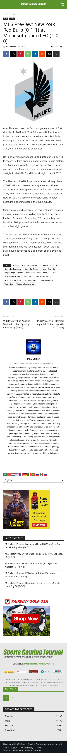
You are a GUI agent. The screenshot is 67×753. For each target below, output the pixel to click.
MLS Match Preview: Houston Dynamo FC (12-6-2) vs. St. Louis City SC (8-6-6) (32, 585)
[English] (17, 474)
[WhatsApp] (28, 54)
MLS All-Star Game (12, 276)
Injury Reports (49, 269)
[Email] (49, 54)
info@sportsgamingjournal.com (39, 664)
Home (6, 14)
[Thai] (46, 474)
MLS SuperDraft (42, 276)
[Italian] (29, 474)
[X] (13, 54)
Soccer (12, 19)
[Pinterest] (20, 54)
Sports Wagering (47, 280)
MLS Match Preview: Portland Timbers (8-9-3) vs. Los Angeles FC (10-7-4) (31, 565)
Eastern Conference (50, 265)
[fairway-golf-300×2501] (26, 635)
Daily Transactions (30, 265)
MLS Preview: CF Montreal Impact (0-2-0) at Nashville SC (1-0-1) (50, 324)
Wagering (9, 284)
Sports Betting (30, 280)
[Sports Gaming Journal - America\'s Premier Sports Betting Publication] (33, 4)
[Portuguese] (33, 474)
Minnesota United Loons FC (38, 272)
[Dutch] (13, 474)
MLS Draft (28, 276)
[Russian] (38, 474)
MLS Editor (11, 46)
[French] (21, 474)
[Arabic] (5, 474)
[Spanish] (42, 474)
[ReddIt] (42, 54)
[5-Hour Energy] (26, 528)
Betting (16, 265)
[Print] (56, 54)
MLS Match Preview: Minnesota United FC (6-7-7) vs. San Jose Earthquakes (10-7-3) (32, 546)
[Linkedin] (35, 54)
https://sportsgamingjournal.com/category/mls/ (33, 363)
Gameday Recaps (31, 269)
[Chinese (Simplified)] (9, 474)
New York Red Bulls (13, 280)
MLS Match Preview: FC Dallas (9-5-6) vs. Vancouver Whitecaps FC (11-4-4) (30, 575)
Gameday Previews (13, 269)
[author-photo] (33, 354)
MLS (13, 14)
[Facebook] (6, 54)
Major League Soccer (14, 272)
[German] (25, 474)
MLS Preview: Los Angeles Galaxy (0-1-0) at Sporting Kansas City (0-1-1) (16, 324)
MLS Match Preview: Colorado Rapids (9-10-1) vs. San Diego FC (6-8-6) (34, 555)
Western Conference (25, 284)
